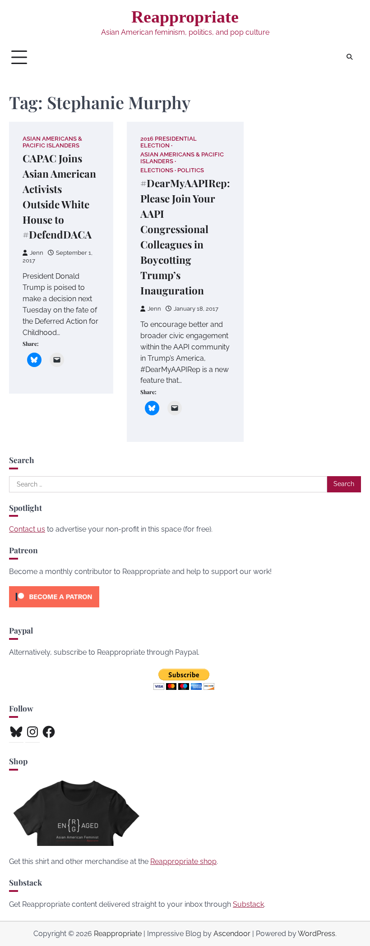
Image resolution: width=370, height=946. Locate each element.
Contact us (27, 529)
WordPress (316, 933)
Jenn (36, 252)
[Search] (349, 57)
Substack (248, 904)
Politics (190, 170)
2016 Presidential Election (168, 142)
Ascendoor (231, 933)
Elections (156, 170)
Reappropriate (185, 16)
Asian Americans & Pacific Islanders (52, 142)
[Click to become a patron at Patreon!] (54, 609)
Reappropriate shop (183, 861)
